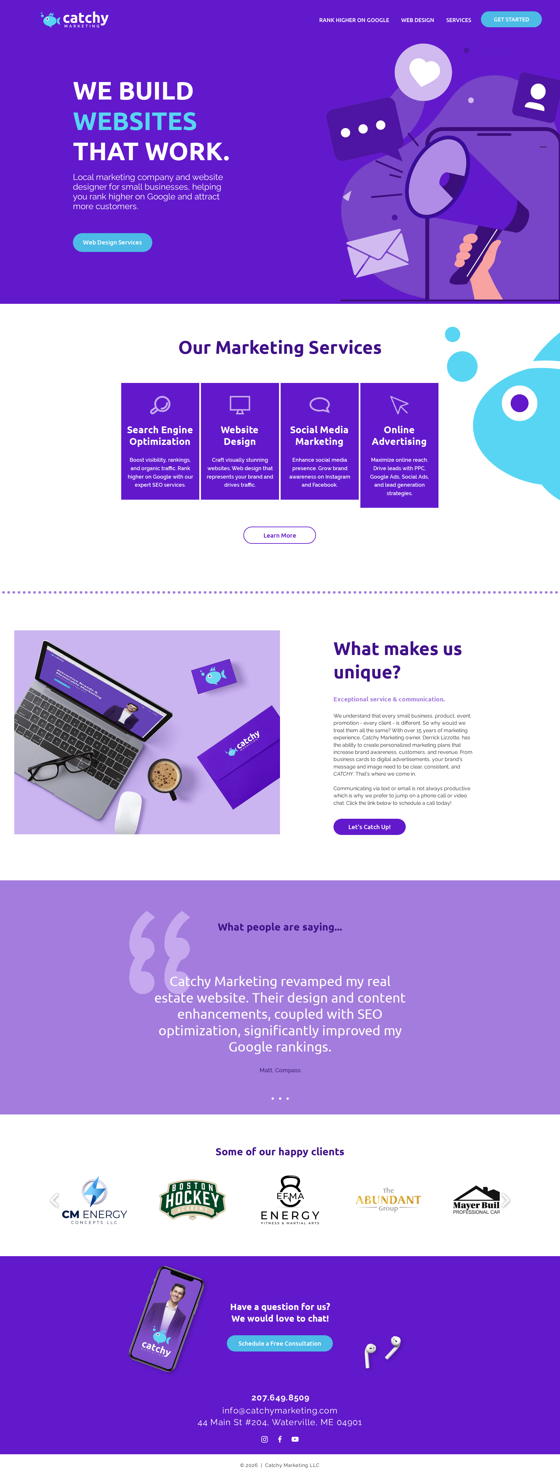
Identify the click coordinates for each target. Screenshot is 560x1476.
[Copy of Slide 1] (280, 1099)
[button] (369, 827)
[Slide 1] (273, 1099)
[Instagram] (264, 1439)
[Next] (430, 1023)
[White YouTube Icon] (295, 1439)
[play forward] (505, 1199)
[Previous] (130, 1023)
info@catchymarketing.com (280, 1410)
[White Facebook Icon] (279, 1439)
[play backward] (54, 1199)
